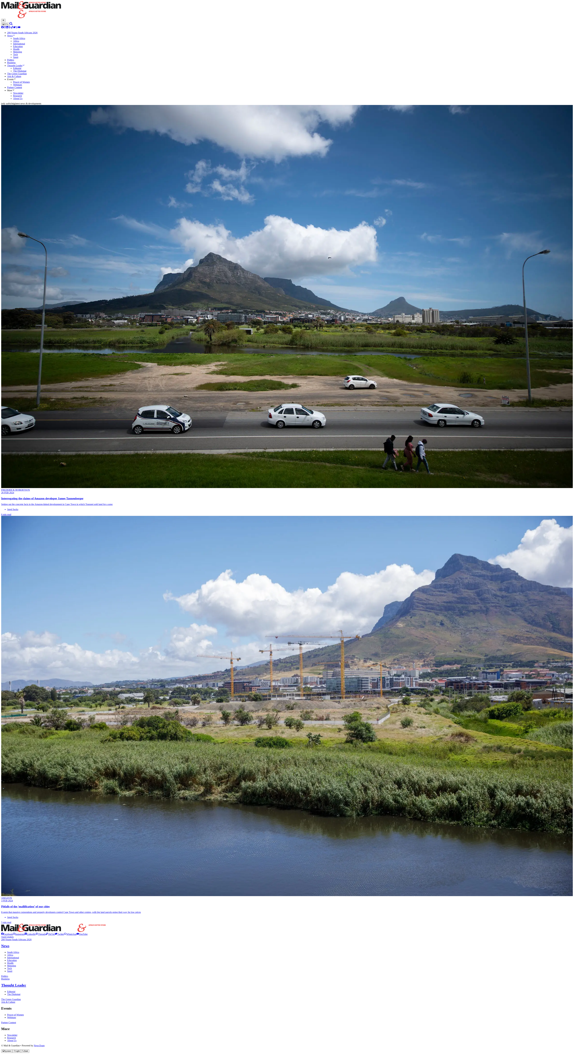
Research (11, 1038)
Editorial (11, 991)
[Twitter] (14, 27)
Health (10, 963)
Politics (4, 976)
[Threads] (9, 27)
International (13, 957)
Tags (3, 937)
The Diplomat (13, 994)
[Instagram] (5, 27)
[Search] (11, 24)
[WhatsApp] (17, 27)
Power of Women (15, 1014)
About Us (11, 1040)
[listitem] (7, 934)
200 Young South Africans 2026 (16, 939)
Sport (9, 971)
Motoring (11, 965)
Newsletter (12, 1035)
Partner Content (8, 1022)
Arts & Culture (8, 1002)
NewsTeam (39, 1045)
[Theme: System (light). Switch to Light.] (5, 24)
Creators (10, 937)
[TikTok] (12, 27)
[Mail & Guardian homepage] (287, 10)
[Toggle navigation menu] (3, 20)
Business (5, 979)
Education (12, 960)
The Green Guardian (11, 999)
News (5, 946)
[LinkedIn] (7, 27)
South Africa (13, 952)
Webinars (11, 1017)
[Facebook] (2, 27)
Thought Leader (13, 985)
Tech (9, 968)
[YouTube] (19, 27)
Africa (10, 955)
